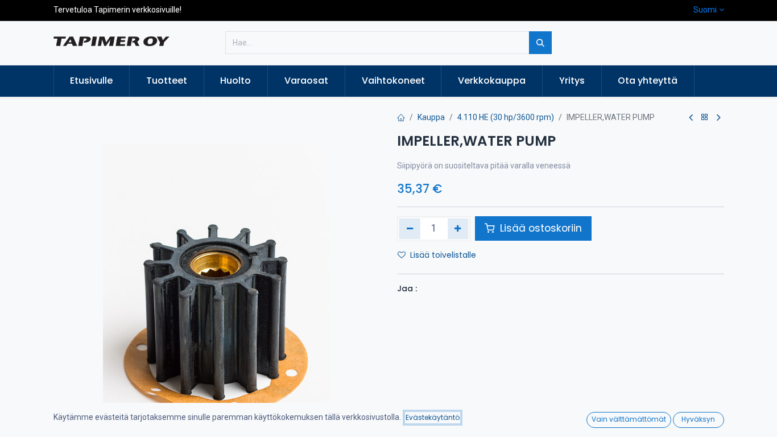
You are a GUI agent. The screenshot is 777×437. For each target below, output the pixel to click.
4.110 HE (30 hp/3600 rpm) (505, 117)
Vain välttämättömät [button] (629, 419)
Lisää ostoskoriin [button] (539, 228)
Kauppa (431, 117)
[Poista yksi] (409, 228)
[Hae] (540, 42)
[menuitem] (92, 80)
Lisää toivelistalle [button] (443, 255)
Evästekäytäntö (433, 417)
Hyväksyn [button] (698, 419)
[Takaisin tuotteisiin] (705, 117)
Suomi (705, 9)
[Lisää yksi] (458, 228)
